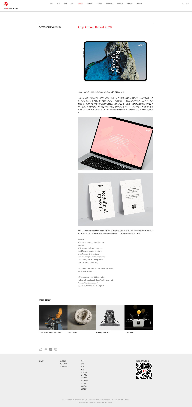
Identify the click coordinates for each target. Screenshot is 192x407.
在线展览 (80, 3)
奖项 (65, 3)
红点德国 (63, 361)
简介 (51, 3)
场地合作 (129, 3)
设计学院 (99, 3)
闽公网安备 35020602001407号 (89, 402)
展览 (72, 3)
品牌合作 (139, 3)
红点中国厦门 (64, 366)
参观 (58, 3)
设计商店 (120, 3)
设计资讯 (90, 3)
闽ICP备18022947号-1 (106, 402)
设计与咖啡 (109, 3)
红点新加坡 (63, 364)
